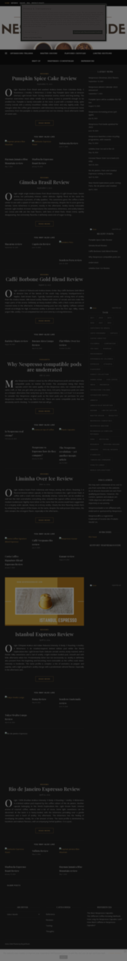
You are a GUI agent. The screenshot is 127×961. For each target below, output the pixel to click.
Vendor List (27, 37)
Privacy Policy (37, 37)
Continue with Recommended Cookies (87, 32)
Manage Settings (31, 32)
